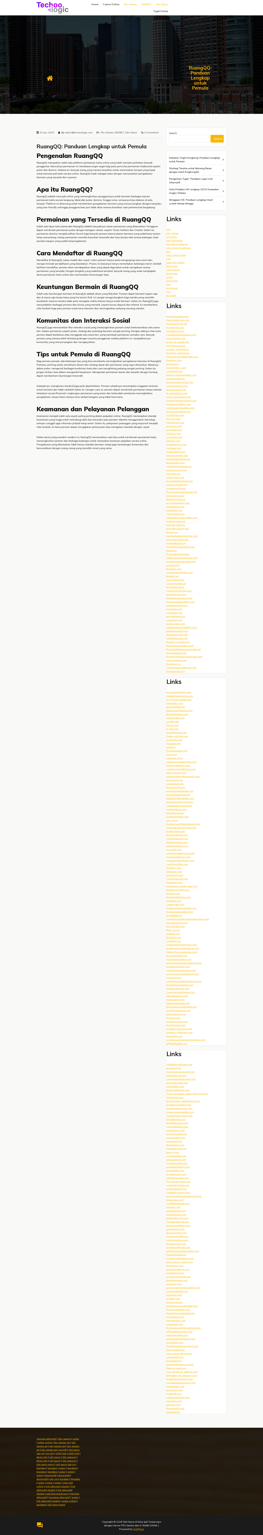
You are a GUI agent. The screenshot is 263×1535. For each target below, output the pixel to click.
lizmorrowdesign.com (178, 1309)
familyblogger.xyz (176, 1254)
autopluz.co (173, 363)
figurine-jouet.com (176, 1368)
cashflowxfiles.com (177, 864)
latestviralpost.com (177, 834)
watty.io (171, 747)
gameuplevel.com (176, 1159)
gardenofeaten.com (177, 845)
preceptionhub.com (177, 1082)
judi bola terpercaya (57, 1493)
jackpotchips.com (176, 1243)
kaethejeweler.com (177, 1335)
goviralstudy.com (176, 616)
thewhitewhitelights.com (181, 546)
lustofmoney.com (176, 1025)
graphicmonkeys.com (178, 1225)
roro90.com (173, 721)
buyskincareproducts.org (180, 645)
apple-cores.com (176, 623)
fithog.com (172, 532)
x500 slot (61, 1453)
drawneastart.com (177, 1232)
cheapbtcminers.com (178, 1192)
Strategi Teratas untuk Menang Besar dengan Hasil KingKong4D (190, 170)
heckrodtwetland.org (178, 554)
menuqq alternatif (46, 1438)
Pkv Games (130, 4)
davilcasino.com (175, 1144)
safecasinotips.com (177, 1240)
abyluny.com (174, 1404)
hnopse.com (173, 1017)
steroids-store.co (176, 524)
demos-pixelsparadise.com (181, 374)
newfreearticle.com (177, 838)
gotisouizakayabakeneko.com (183, 776)
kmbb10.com (174, 867)
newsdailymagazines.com (181, 1079)
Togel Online (160, 11)
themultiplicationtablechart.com (184, 656)
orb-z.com (172, 820)
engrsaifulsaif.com (177, 1188)
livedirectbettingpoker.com (181, 908)
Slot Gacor (162, 4)
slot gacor (54, 1457)
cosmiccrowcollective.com (181, 769)
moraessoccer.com (177, 470)
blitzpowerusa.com (177, 842)
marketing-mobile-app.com (182, 886)
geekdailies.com (175, 1386)
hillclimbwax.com (176, 1014)
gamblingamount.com (179, 1010)
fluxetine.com (174, 568)
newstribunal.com (176, 1075)
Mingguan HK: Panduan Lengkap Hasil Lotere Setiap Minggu (191, 201)
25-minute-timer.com (178, 1181)
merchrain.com (175, 1390)
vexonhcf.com (174, 371)
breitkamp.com (175, 1265)
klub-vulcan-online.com (180, 1262)
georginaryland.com (177, 539)
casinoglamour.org (177, 660)
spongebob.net (175, 783)
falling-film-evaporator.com (182, 952)
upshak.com (173, 933)
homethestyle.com (177, 1163)
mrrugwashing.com (177, 922)
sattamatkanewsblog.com (181, 970)
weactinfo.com (175, 875)
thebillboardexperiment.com (182, 1346)
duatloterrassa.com (177, 1280)
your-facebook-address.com (182, 1371)
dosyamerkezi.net (176, 389)
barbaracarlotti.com (177, 631)
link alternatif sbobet (57, 1486)
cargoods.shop (175, 758)
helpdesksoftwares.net (179, 1064)
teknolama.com (175, 813)
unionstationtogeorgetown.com (184, 1196)
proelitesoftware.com (178, 1247)
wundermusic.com (176, 1174)
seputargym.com (176, 1130)
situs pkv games (176, 262)
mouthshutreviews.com (180, 1115)
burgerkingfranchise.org (180, 802)
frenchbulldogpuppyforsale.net (184, 649)
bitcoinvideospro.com (178, 765)
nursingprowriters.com (179, 959)
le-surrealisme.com (177, 393)
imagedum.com (175, 1324)
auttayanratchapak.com (180, 791)
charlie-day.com (175, 904)
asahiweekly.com (176, 1210)
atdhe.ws (172, 550)
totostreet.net (174, 1141)
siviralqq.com (174, 941)
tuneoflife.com (174, 1036)
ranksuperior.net (176, 999)
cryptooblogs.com (176, 1155)
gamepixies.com (176, 1229)
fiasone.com (173, 893)
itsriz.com (172, 754)
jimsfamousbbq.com (178, 316)
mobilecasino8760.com (180, 572)
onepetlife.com (175, 1342)
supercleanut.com (176, 1214)
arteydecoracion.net (178, 528)
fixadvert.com (174, 360)
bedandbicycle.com (177, 1218)
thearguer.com (174, 882)
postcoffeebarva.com (178, 794)
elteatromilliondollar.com (180, 798)
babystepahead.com (178, 1003)
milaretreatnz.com (177, 444)
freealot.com (173, 1207)
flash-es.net (173, 930)
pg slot (50, 1453)
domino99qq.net (176, 706)
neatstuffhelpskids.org (179, 466)
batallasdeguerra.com (178, 459)
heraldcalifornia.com (178, 1221)
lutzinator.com (174, 1294)
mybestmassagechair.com (181, 561)
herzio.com (173, 725)
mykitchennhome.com (179, 590)
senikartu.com (174, 739)
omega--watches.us (178, 349)
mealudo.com (174, 900)
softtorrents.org (175, 1273)
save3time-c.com (176, 367)
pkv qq (54, 1479)
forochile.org (173, 473)
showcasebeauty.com (179, 396)
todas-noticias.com (177, 736)
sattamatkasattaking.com (181, 1338)
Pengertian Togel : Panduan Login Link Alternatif (191, 180)
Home (94, 4)
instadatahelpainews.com (181, 1382)
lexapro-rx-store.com (178, 642)
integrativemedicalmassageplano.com (188, 919)
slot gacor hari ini (65, 1464)
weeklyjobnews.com (178, 988)
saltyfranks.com (175, 422)
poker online (45, 1442)
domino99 (50, 1475)
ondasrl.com (173, 1298)
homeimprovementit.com (181, 1071)
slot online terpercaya (179, 247)
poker (170, 277)
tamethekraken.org (177, 1291)
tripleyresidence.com (178, 1269)
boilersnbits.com (176, 831)
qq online (172, 236)
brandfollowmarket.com (180, 984)
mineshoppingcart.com (179, 1108)
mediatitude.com (176, 378)
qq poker (171, 295)
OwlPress (138, 1529)
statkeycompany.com (179, 404)
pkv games (173, 233)
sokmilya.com (174, 1401)
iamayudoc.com (175, 1199)
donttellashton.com (177, 714)
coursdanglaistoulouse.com (181, 334)
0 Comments (151, 132)
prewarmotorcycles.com (180, 382)
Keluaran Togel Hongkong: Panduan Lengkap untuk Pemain (194, 159)
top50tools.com (175, 415)
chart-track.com (175, 477)
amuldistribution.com (178, 1166)
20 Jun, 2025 (47, 132)
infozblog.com (174, 510)
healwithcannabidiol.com (181, 1313)
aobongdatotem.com (178, 1090)
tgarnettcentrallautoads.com (182, 356)
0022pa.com (174, 433)
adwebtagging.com (177, 995)
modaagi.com (174, 448)
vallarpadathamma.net (179, 805)
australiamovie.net (177, 323)
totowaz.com (174, 977)
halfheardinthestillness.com (182, 557)
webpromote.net (176, 521)
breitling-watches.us (178, 353)
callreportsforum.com (178, 1397)
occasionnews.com (177, 1021)
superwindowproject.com (181, 601)
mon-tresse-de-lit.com (179, 1353)
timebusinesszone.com (179, 1028)
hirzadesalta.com (176, 1119)
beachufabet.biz (176, 1349)
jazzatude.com (174, 429)
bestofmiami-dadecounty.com (183, 1101)
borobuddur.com (175, 1170)
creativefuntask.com (178, 1185)
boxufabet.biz (174, 1360)
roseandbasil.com (176, 543)
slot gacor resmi (45, 1464)
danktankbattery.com (179, 897)
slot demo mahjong (177, 244)
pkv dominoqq (174, 240)
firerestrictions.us (176, 499)
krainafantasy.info (177, 732)
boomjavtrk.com (175, 1408)
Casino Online (111, 4)
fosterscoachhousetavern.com (183, 823)
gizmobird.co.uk (175, 327)
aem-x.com (173, 1152)
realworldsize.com (176, 809)
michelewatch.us (176, 345)
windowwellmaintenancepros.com (186, 1039)
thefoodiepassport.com (179, 598)
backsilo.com (174, 937)
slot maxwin (69, 1457)
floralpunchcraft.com (178, 889)
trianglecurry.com (176, 1320)
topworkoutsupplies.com (180, 1112)
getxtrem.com (174, 871)
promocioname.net (177, 484)
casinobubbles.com (177, 1126)
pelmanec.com (175, 703)
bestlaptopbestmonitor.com (182, 535)
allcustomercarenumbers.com (183, 1251)
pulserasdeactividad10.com (182, 627)
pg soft (63, 1449)
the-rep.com (173, 418)
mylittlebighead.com (178, 1203)
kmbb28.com (174, 1393)
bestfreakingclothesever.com (183, 948)
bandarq (41, 1468)
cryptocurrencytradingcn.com (183, 973)
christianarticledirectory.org (182, 667)
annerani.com (174, 426)
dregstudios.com (175, 462)
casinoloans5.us (175, 579)
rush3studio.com (176, 717)
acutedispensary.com (178, 966)
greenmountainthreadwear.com (184, 963)
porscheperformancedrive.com (183, 1287)
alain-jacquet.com (176, 772)
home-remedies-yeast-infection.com (187, 1093)
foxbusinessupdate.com (180, 911)
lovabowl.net (174, 1068)
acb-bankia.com (176, 926)
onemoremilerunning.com (181, 853)
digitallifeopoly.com (177, 1123)
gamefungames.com (178, 1177)
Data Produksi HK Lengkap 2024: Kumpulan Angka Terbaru (194, 191)
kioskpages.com (175, 1316)
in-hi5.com (173, 728)
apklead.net (173, 1412)
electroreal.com (175, 1097)
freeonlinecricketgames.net (182, 492)
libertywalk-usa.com (178, 320)
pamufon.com (174, 1283)
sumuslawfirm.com (177, 955)
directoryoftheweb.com (180, 710)
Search (173, 133)
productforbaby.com (178, 816)
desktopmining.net (177, 634)
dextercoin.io (174, 663)
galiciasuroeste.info (177, 455)
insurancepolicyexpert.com (181, 400)
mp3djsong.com (175, 331)
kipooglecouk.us (175, 587)
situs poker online (176, 255)
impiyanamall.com (177, 1134)
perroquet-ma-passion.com (182, 1375)
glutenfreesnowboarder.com (182, 1305)
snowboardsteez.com (178, 856)
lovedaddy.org (174, 915)
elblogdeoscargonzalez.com (182, 517)
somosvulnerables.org (179, 1276)
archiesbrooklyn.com (178, 503)
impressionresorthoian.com (182, 944)
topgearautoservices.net (180, 1364)
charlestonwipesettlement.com (184, 981)
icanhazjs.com (174, 609)
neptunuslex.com (176, 338)
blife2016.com (175, 1302)
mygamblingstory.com (179, 692)
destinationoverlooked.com (182, 1006)
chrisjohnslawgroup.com (180, 1258)
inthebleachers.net (177, 638)
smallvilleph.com (176, 451)
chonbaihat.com (176, 513)
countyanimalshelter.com (181, 992)
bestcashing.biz (175, 495)
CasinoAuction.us (176, 583)
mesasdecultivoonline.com (181, 827)
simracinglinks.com (177, 385)
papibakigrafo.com (177, 605)
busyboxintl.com (176, 787)
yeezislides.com (175, 1086)
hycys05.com (174, 849)
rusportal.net (174, 743)
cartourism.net (174, 620)
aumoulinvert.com (176, 594)
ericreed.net (173, 565)
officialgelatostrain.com (180, 1331)
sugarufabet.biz (175, 1357)
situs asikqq (173, 269)
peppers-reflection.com (180, 1032)
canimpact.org (174, 612)
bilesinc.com (173, 440)
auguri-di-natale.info (178, 342)
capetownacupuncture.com (182, 761)
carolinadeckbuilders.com (181, 407)
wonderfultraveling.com (180, 481)
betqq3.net (173, 576)
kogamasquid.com (176, 652)
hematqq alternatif (59, 1497)
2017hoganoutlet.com (179, 699)
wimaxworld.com (176, 488)
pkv (169, 229)
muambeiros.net (175, 506)
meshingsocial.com (177, 878)
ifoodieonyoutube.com (179, 1104)
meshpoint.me (175, 780)
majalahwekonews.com (180, 695)
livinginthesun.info (177, 750)
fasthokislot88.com (177, 1236)
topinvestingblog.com (179, 411)
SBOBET (146, 4)
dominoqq (172, 273)
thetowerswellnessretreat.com (184, 1327)
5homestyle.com (176, 671)
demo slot (172, 266)
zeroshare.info (174, 437)
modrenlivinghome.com (180, 1379)
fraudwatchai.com (176, 1148)
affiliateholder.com (177, 1043)
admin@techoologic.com (79, 132)
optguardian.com (176, 1137)
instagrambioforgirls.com (180, 860)
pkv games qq (62, 1442)
